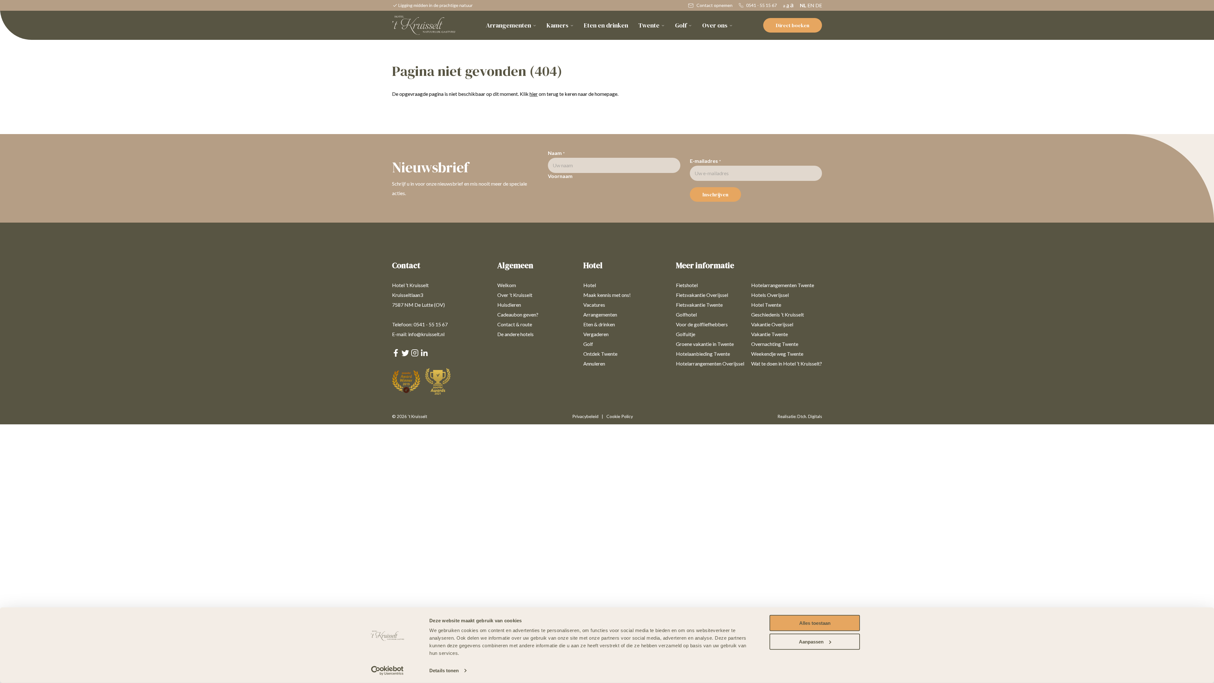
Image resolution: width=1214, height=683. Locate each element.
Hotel (589, 285)
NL (803, 5)
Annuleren (594, 363)
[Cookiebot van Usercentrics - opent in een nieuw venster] (387, 670)
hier (534, 94)
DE (818, 5)
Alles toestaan (815, 623)
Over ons (714, 25)
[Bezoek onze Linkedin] (424, 354)
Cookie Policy (619, 416)
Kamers (557, 25)
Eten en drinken (606, 25)
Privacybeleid (585, 416)
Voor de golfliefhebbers (702, 324)
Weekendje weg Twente (777, 354)
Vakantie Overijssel (772, 324)
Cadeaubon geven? (517, 314)
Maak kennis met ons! (607, 295)
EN (810, 5)
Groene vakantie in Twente (705, 344)
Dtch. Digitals (809, 416)
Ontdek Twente (600, 354)
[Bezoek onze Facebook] (396, 355)
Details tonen (444, 670)
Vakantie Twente (769, 334)
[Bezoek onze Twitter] (405, 354)
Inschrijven (715, 194)
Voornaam (560, 176)
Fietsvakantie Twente (699, 305)
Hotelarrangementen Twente (782, 285)
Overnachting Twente (774, 344)
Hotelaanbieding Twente (703, 354)
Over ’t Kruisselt (514, 295)
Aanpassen (811, 641)
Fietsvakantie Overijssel (702, 295)
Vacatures (594, 305)
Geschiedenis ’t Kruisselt (777, 314)
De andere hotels (515, 334)
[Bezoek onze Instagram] (415, 354)
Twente (648, 25)
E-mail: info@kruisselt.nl (418, 334)
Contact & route (514, 324)
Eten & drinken (599, 324)
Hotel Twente (766, 305)
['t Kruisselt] (423, 25)
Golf (681, 25)
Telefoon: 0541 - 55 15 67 (420, 324)
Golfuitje (685, 334)
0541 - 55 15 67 (761, 5)
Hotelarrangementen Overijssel (710, 363)
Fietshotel (687, 285)
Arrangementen (508, 25)
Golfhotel (686, 314)
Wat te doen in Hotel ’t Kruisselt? (786, 363)
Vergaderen (596, 334)
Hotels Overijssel (770, 295)
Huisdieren (509, 305)
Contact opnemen (714, 5)
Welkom (506, 285)
